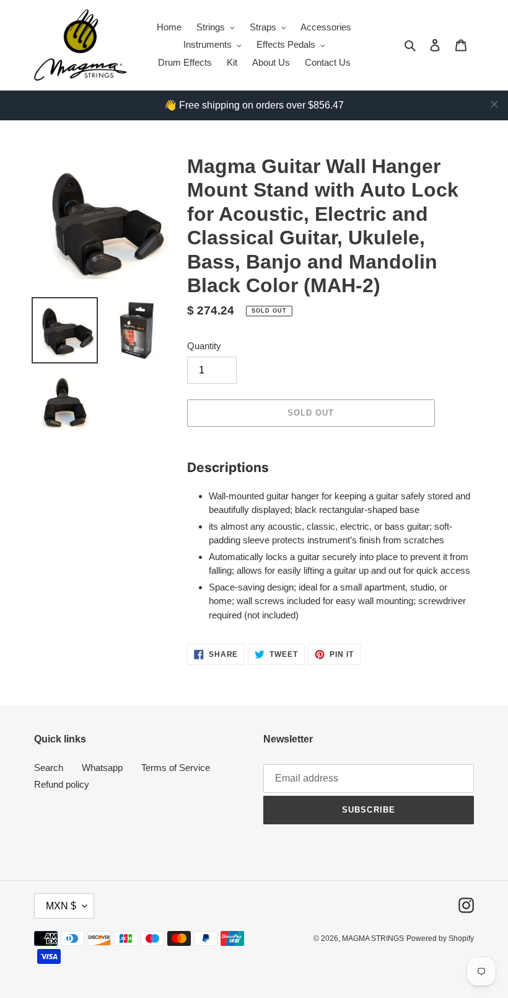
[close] (494, 104)
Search (48, 767)
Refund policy (61, 784)
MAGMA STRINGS (373, 938)
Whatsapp (102, 767)
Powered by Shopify (440, 938)
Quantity (204, 346)
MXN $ (61, 906)
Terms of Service (175, 767)
